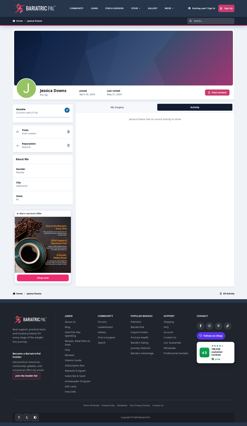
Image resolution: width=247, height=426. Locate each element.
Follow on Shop (212, 335)
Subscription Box (75, 365)
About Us (70, 321)
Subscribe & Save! (75, 375)
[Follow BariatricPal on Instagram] (209, 326)
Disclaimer (122, 405)
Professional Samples (176, 353)
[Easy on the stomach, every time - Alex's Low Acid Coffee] (43, 245)
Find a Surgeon (106, 337)
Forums (102, 321)
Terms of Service (91, 405)
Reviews (69, 355)
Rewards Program (75, 370)
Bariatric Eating (139, 342)
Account (168, 332)
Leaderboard (105, 327)
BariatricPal (137, 327)
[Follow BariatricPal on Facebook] (200, 326)
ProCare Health (139, 337)
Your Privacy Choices (140, 405)
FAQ (67, 349)
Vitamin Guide (73, 360)
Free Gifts (70, 391)
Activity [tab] (194, 107)
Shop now (43, 277)
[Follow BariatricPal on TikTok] (227, 326)
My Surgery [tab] (117, 107)
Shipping (169, 321)
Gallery (102, 332)
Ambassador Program (77, 381)
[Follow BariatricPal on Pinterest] (218, 326)
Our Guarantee (172, 342)
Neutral (26, 147)
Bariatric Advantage (142, 353)
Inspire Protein (139, 332)
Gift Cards (70, 386)
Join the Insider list (26, 375)
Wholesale (170, 348)
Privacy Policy (108, 405)
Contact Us (170, 337)
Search (102, 342)
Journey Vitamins (140, 348)
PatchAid (136, 321)
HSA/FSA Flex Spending (72, 333)
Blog (67, 327)
